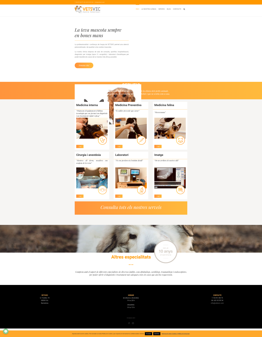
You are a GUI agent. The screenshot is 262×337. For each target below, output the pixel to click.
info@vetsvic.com (100, 2)
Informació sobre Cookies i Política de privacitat (176, 333)
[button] (184, 9)
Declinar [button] (156, 333)
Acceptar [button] (148, 333)
